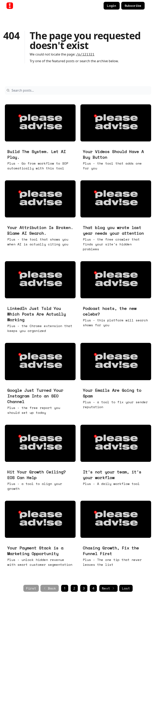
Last (126, 588)
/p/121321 (85, 54)
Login (111, 5)
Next (106, 588)
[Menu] (148, 5)
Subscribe (133, 5)
